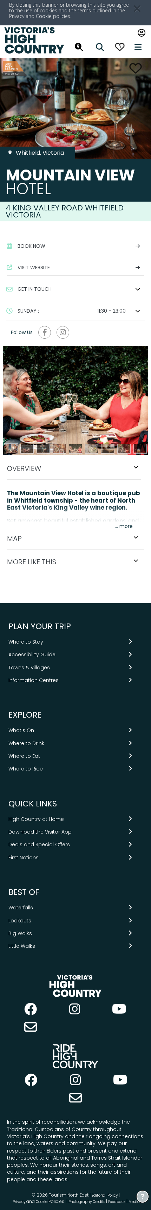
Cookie (44, 16)
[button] (75, 289)
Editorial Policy (105, 1195)
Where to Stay (25, 641)
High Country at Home (36, 819)
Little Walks (21, 946)
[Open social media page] (44, 332)
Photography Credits (86, 1201)
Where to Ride (25, 768)
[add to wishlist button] (135, 68)
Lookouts (19, 920)
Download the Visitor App (40, 831)
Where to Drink (26, 743)
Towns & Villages (29, 667)
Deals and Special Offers (39, 844)
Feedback (117, 1201)
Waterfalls (20, 907)
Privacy (19, 1201)
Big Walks (20, 933)
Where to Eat (24, 756)
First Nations (23, 857)
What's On (21, 730)
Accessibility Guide (31, 654)
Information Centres (33, 680)
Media (134, 1201)
